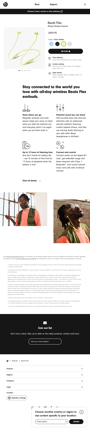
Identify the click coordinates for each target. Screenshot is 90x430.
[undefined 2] (20, 70)
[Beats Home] (7, 361)
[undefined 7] (29, 70)
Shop (37, 4)
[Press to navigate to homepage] (5, 4)
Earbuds (15, 361)
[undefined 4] (24, 70)
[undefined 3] (22, 70)
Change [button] (19, 398)
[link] (65, 51)
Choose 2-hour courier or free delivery (43, 11)
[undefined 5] (26, 70)
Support (53, 4)
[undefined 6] (27, 70)
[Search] (85, 4)
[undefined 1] (19, 70)
